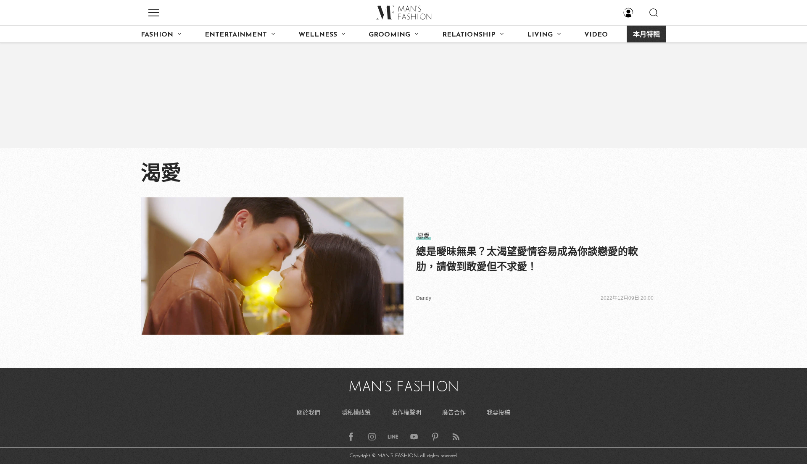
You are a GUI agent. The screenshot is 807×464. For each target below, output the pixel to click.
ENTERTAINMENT (236, 34)
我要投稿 (498, 412)
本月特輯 (646, 34)
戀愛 (423, 235)
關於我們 (308, 412)
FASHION (157, 34)
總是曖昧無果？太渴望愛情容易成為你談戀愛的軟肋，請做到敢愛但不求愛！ (527, 259)
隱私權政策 (356, 412)
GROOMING (389, 34)
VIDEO (596, 34)
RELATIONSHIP (469, 34)
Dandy (423, 298)
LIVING (540, 34)
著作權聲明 (406, 412)
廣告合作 (454, 412)
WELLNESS (317, 34)
